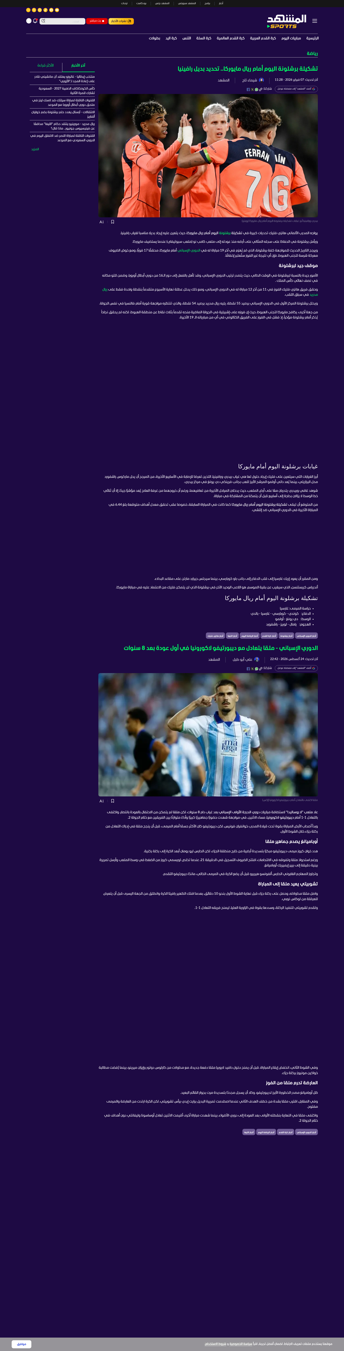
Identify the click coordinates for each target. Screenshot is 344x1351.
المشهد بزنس (162, 3)
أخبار (221, 3)
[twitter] (252, 89)
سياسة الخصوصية (241, 1344)
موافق (21, 1344)
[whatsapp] (256, 89)
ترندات (124, 3)
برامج (207, 3)
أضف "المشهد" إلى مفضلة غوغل (294, 89)
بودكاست (141, 3)
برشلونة (225, 233)
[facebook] (248, 89)
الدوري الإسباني (188, 250)
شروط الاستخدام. (215, 1344)
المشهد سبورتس (187, 3)
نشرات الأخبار (118, 21)
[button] (172, 53)
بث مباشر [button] (95, 21)
